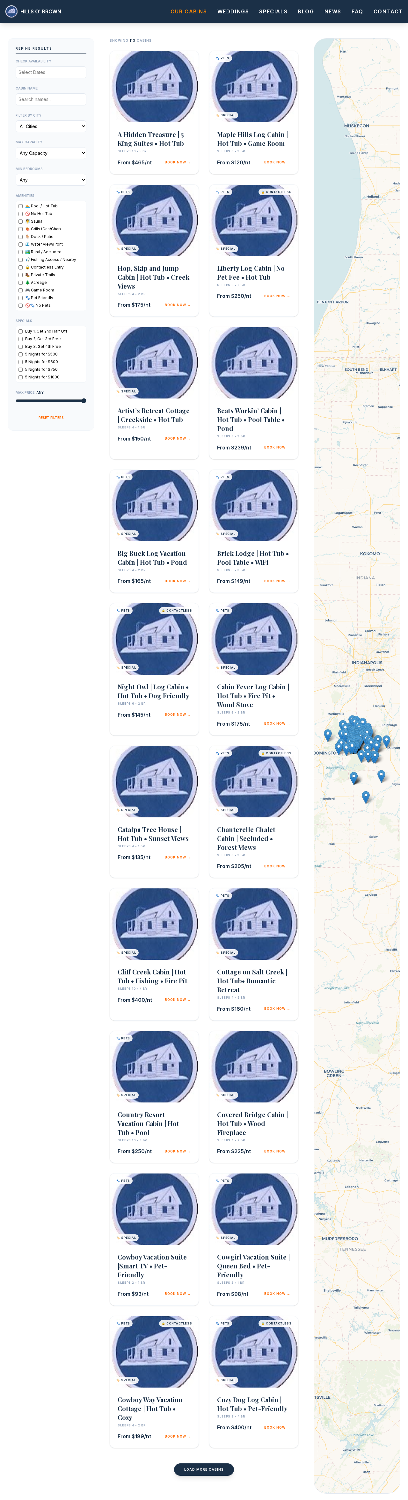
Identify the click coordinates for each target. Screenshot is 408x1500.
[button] (346, 749)
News (332, 11)
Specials (273, 11)
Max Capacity (29, 142)
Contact (388, 11)
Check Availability (33, 61)
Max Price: (30, 392)
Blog (306, 11)
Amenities (25, 195)
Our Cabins (189, 11)
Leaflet (325, 1485)
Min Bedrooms (29, 169)
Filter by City (28, 115)
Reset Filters (51, 418)
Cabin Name (27, 88)
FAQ (357, 11)
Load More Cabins (204, 1469)
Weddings (233, 11)
